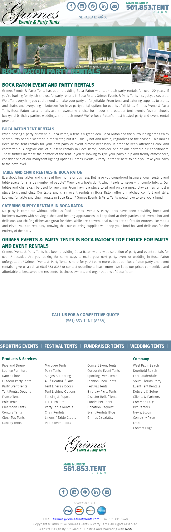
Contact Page (142, 428)
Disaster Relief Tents (102, 397)
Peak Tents (53, 370)
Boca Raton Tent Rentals (28, 129)
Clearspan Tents (14, 407)
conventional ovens (103, 221)
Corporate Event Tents (103, 370)
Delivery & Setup (145, 391)
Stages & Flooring (58, 376)
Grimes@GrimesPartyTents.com (76, 519)
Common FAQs (143, 402)
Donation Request (100, 407)
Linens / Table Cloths (60, 417)
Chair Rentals (54, 412)
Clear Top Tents (13, 417)
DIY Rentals (141, 407)
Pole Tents (9, 402)
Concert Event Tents (101, 365)
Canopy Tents (11, 423)
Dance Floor (11, 376)
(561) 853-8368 (50, 267)
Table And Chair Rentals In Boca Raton (42, 172)
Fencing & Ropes (57, 397)
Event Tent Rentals (146, 386)
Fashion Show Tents (101, 381)
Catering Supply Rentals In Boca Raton (42, 206)
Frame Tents (11, 397)
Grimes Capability (100, 417)
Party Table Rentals (59, 407)
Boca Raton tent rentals (20, 144)
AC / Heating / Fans (59, 381)
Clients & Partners (146, 397)
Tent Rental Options (16, 391)
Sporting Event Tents (102, 376)
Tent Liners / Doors (59, 386)
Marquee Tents (56, 365)
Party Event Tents (14, 386)
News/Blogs (142, 412)
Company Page (144, 417)
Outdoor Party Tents (16, 381)
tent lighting (49, 159)
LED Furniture (55, 402)
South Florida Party (147, 381)
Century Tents (12, 412)
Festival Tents (97, 386)
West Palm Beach (146, 365)
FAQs (136, 423)
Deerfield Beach (145, 370)
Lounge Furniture (14, 370)
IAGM (128, 529)
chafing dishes (33, 221)
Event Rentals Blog (101, 412)
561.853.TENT (84, 468)
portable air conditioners (149, 149)
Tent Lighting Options (60, 391)
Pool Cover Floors (58, 423)
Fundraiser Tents (99, 402)
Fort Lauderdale (145, 376)
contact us (73, 267)
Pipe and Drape (13, 365)
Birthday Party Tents (102, 391)
